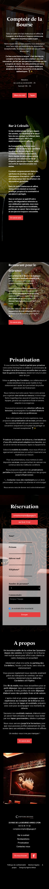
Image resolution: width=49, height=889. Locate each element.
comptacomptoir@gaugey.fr (24, 516)
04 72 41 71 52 (24, 522)
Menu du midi (19, 95)
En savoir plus (15, 218)
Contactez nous (23, 846)
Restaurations (23, 839)
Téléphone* (14, 569)
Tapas (32, 95)
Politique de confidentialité (16, 865)
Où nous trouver (20, 856)
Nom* (11, 536)
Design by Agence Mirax (27, 867)
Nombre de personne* (19, 584)
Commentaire (15, 595)
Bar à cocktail (23, 835)
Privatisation (23, 843)
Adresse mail (14, 558)
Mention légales (33, 865)
